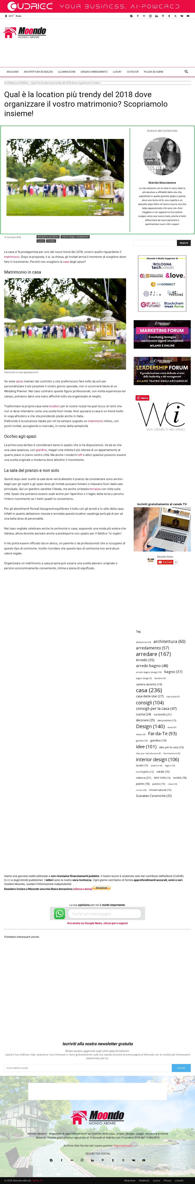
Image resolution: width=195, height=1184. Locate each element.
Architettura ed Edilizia (38, 71)
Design (150, 726)
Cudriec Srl (36, 1180)
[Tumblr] (169, 16)
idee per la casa (171, 747)
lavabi (142, 765)
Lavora (156, 1180)
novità (180, 777)
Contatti (179, 1180)
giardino (41, 450)
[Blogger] (131, 16)
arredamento (152, 648)
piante (143, 784)
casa (66, 261)
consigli (150, 703)
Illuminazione (66, 71)
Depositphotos (122, 1145)
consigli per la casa (156, 708)
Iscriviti (181, 1068)
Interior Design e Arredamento (75, 236)
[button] (186, 72)
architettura (169, 641)
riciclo (141, 790)
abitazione (143, 642)
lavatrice (156, 765)
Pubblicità (144, 1180)
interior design (157, 759)
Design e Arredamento (94, 71)
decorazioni (166, 720)
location (54, 406)
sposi (19, 381)
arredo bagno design (148, 672)
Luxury (117, 71)
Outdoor (133, 71)
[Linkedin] (156, 16)
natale (163, 771)
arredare (153, 654)
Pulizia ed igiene (153, 71)
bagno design (144, 678)
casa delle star (150, 696)
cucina (143, 714)
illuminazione (171, 753)
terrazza (95, 489)
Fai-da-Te (162, 733)
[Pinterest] (163, 16)
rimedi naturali (160, 790)
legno (170, 765)
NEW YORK (162, 777)
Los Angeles (145, 771)
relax (172, 783)
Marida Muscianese (162, 182)
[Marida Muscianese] (162, 156)
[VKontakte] (182, 16)
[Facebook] (138, 16)
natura (143, 777)
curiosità (163, 714)
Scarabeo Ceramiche (154, 796)
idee (146, 746)
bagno (173, 672)
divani (171, 727)
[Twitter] (175, 16)
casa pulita (173, 696)
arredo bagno (152, 666)
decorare (145, 720)
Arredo (145, 660)
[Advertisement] (73, 57)
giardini (142, 740)
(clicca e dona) (82, 888)
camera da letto (149, 684)
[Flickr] (144, 16)
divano (140, 734)
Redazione (129, 1180)
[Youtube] (188, 16)
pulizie (158, 784)
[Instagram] (150, 16)
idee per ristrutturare (148, 753)
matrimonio (11, 257)
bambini (160, 678)
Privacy (167, 1180)
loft (80, 455)
